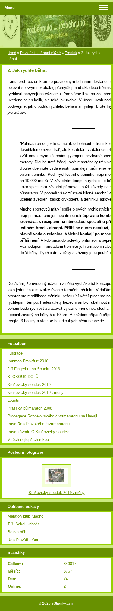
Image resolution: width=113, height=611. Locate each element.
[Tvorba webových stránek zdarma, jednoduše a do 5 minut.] (72, 604)
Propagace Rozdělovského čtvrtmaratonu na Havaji (52, 416)
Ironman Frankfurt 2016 (28, 361)
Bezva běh (17, 532)
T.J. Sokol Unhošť (23, 524)
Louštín (14, 400)
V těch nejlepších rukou (28, 439)
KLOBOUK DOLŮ (23, 376)
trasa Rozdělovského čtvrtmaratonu (39, 424)
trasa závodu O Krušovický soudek (38, 432)
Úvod (12, 53)
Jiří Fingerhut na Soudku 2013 (34, 369)
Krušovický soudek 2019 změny (36, 392)
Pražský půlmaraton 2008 (30, 408)
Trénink (71, 53)
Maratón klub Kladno (25, 516)
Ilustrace (15, 353)
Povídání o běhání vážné (40, 53)
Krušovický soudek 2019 (29, 384)
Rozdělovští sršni (23, 539)
